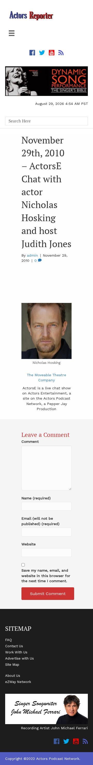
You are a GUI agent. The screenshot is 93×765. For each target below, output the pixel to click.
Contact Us (14, 646)
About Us (12, 675)
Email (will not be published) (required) (40, 521)
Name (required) (36, 498)
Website (28, 544)
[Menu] (11, 33)
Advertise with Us (19, 658)
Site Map (12, 664)
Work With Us (16, 652)
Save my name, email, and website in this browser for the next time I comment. (45, 575)
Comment (30, 441)
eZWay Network (18, 681)
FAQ (8, 640)
